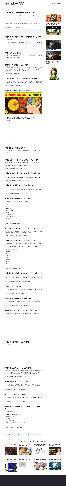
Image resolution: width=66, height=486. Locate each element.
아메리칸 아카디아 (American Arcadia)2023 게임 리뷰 (52, 24)
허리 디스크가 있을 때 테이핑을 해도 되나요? (40, 460)
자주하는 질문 (58, 3)
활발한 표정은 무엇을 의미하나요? (11, 445)
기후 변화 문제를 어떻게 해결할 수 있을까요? (55, 460)
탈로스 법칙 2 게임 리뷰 (51, 49)
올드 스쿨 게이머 (18, 3)
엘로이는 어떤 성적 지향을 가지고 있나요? (55, 445)
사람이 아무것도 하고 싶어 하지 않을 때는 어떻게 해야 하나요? (40, 445)
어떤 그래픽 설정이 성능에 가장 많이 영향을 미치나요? (25, 460)
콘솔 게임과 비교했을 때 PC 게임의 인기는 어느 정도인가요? (11, 461)
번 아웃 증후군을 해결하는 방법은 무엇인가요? (25, 445)
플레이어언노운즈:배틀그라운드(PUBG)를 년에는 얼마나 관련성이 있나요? (53, 62)
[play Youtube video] (23, 103)
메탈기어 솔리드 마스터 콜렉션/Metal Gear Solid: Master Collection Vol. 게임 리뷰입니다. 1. (53, 37)
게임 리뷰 (53, 3)
